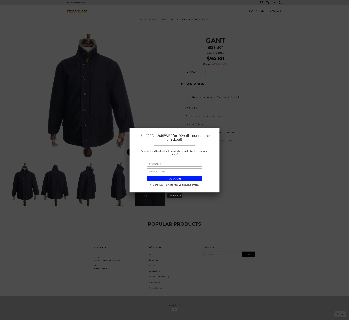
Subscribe (174, 178)
